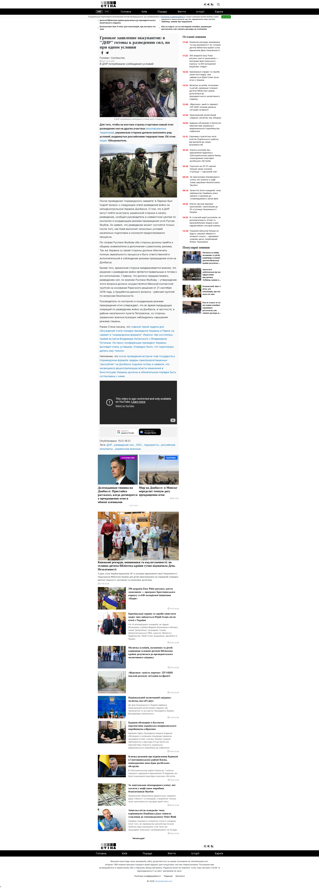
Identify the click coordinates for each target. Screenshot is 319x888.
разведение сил (124, 444)
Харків (219, 11)
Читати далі (138, 838)
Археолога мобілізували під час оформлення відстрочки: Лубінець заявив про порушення (188, 20)
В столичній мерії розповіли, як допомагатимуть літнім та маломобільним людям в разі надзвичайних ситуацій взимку (205, 221)
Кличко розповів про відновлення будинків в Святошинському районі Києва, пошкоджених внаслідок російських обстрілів (205, 155)
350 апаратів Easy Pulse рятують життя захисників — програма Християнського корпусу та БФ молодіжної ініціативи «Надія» (203, 61)
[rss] (211, 4)
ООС (139, 444)
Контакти (180, 876)
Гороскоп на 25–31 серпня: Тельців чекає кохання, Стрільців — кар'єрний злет (203, 169)
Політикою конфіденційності (173, 17)
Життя (182, 11)
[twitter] (208, 4)
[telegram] (204, 4)
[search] (218, 4)
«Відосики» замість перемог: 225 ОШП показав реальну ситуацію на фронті (204, 107)
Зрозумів (226, 17)
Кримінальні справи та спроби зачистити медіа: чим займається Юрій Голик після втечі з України (205, 76)
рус (107, 11)
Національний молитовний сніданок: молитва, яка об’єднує (205, 116)
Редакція (168, 876)
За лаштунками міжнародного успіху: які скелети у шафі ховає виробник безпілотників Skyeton (205, 181)
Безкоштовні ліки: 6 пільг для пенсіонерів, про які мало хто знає (128, 27)
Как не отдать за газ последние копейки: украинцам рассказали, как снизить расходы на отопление (186, 27)
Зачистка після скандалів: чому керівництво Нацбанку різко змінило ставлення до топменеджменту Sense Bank (205, 194)
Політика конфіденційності (147, 876)
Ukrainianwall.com (163, 881)
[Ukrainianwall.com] (108, 4)
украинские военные (128, 448)
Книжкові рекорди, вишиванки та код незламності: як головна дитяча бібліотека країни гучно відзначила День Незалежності (205, 46)
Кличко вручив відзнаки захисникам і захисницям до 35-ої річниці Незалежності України (204, 208)
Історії (200, 11)
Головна (126, 11)
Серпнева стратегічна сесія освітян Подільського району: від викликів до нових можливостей (204, 140)
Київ (144, 11)
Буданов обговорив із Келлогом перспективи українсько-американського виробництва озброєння (205, 127)
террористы (151, 444)
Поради (162, 11)
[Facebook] (102, 52)
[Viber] (112, 52)
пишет (104, 140)
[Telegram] (107, 52)
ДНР (109, 444)
